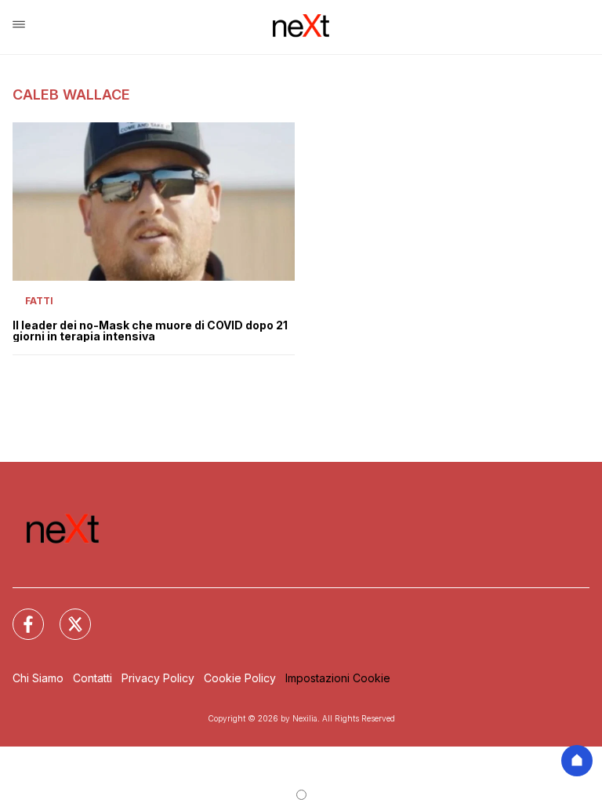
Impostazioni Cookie (337, 678)
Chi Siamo (38, 678)
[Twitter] (66, 615)
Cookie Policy (240, 678)
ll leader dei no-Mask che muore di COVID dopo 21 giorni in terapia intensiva (150, 331)
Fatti (39, 301)
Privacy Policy (157, 678)
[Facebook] (19, 615)
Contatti (92, 678)
